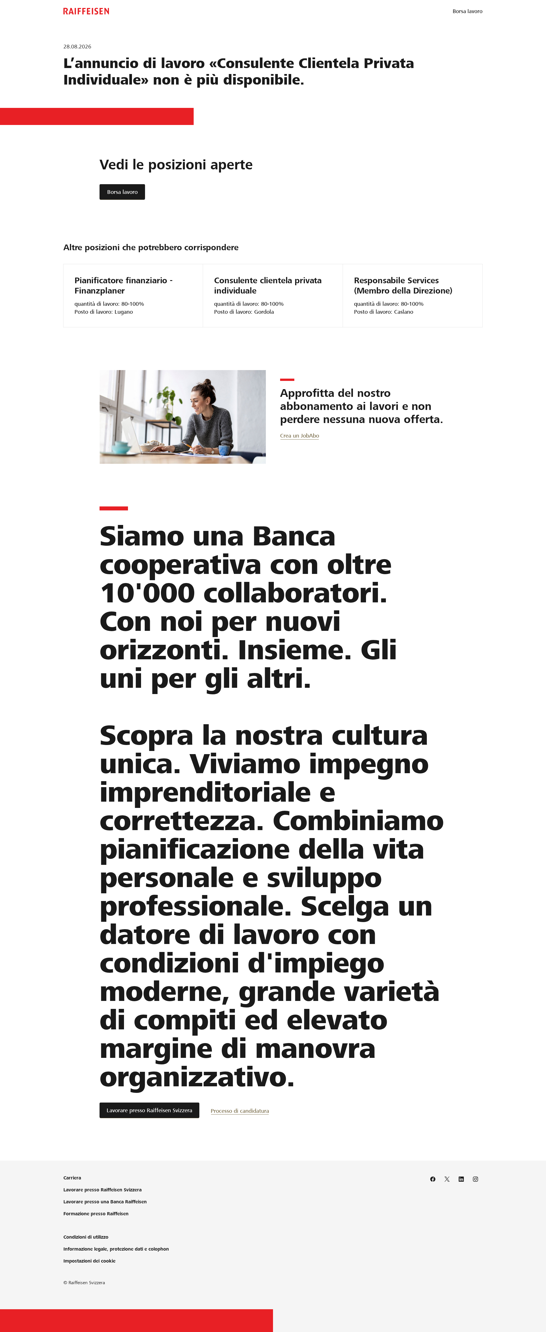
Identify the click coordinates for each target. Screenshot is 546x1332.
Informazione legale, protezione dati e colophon (116, 1249)
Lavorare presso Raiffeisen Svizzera (149, 1110)
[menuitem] (467, 11)
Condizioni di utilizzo (85, 1237)
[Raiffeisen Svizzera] (86, 11)
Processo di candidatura (240, 1111)
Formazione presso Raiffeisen (96, 1213)
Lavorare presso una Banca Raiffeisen (105, 1201)
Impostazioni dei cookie (89, 1261)
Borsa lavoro (122, 192)
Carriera (72, 1178)
